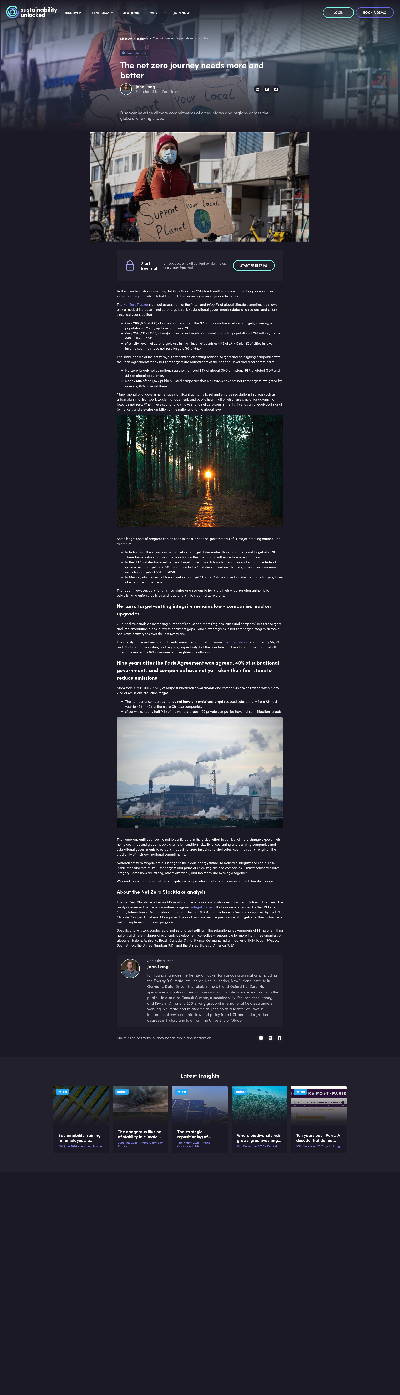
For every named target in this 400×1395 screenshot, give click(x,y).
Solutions (130, 12)
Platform (100, 12)
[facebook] (276, 89)
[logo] (31, 12)
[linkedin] (257, 89)
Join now (182, 12)
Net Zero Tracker (135, 304)
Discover (73, 12)
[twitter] (267, 89)
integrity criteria (235, 642)
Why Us (156, 12)
